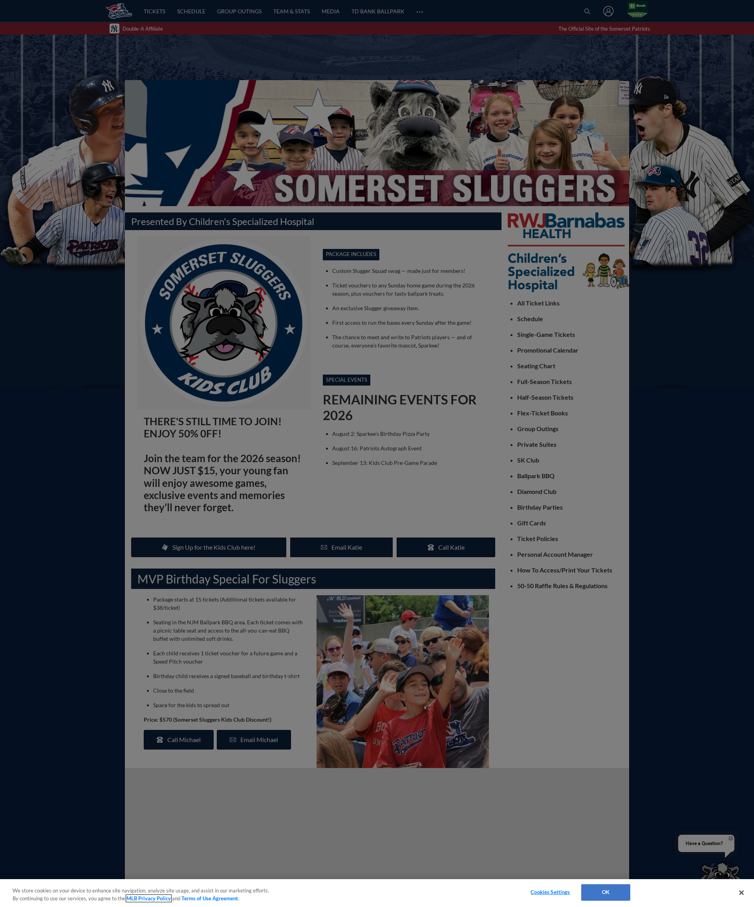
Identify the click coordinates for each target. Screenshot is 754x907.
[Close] (741, 892)
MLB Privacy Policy (148, 898)
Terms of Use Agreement (209, 898)
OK (605, 892)
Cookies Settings (550, 892)
